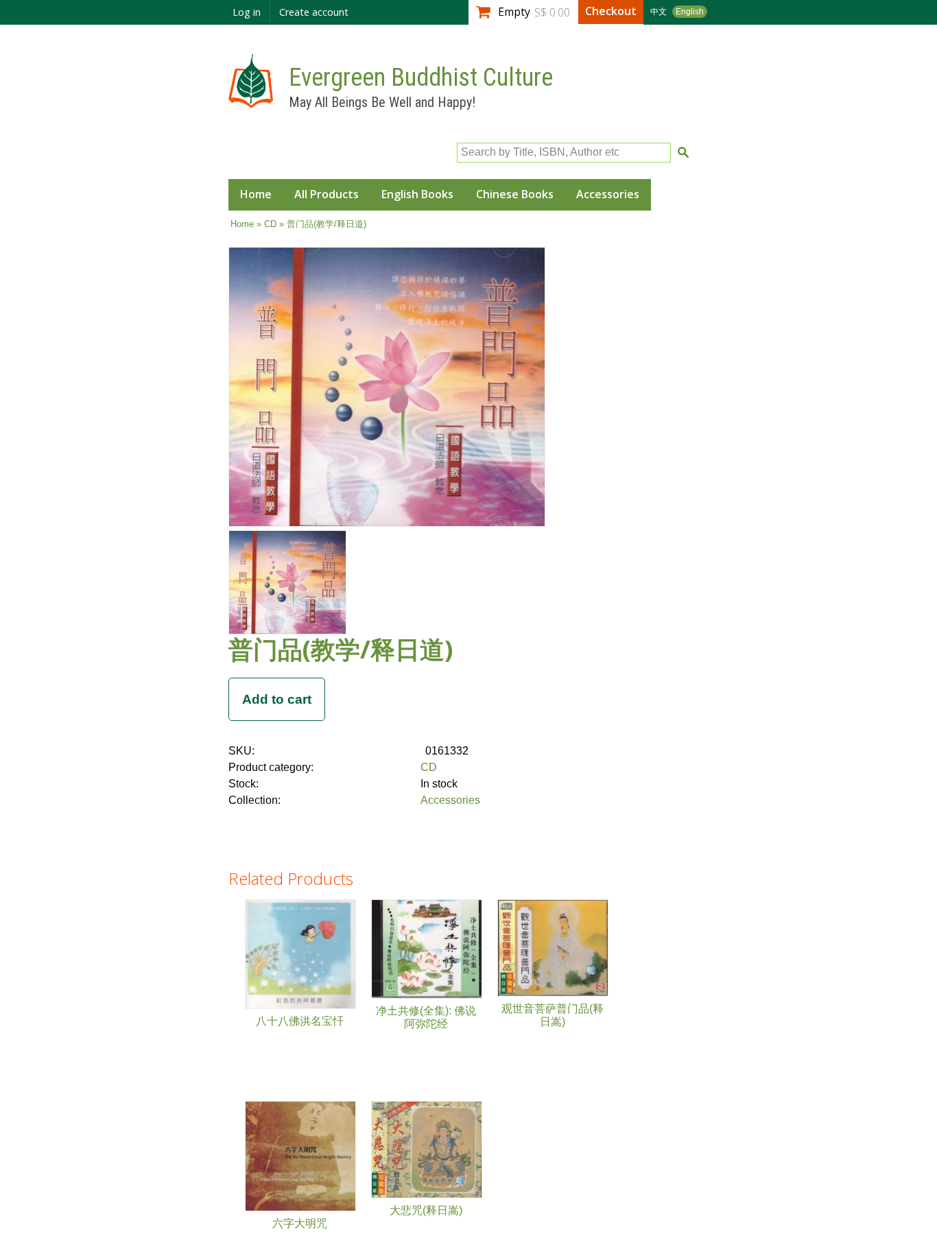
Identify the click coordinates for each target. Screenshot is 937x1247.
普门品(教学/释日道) (340, 649)
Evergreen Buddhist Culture (421, 77)
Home (256, 194)
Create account (313, 12)
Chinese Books (515, 194)
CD (270, 224)
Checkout (611, 11)
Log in (247, 12)
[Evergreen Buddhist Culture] (251, 101)
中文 (658, 11)
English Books (417, 194)
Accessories (607, 194)
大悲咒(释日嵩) (426, 1210)
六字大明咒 (299, 1223)
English (690, 11)
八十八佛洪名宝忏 (300, 1021)
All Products (326, 194)
